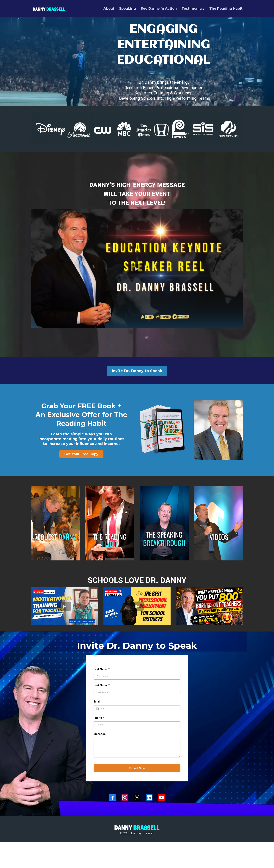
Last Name (102, 685)
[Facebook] (112, 797)
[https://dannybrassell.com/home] (49, 8)
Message (100, 733)
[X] (137, 797)
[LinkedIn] (149, 797)
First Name (102, 669)
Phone (99, 717)
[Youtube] (161, 797)
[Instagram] (125, 797)
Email (98, 701)
